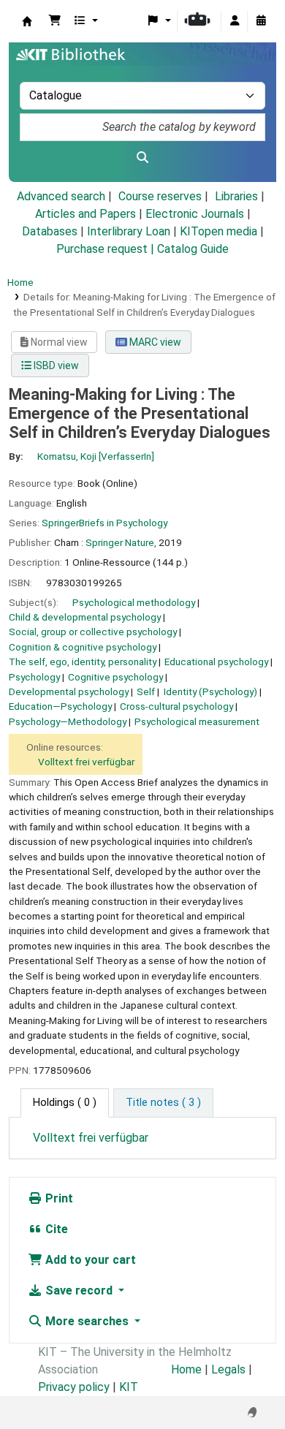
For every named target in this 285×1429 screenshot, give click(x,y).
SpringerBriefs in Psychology (104, 522)
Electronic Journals (194, 214)
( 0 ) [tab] (64, 1102)
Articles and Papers (85, 214)
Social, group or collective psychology (93, 631)
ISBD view (55, 365)
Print (57, 1198)
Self (146, 691)
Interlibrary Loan (128, 231)
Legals (228, 1369)
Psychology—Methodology (67, 721)
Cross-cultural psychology (176, 706)
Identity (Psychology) (210, 691)
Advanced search (61, 196)
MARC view (154, 342)
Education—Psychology (60, 706)
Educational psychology (216, 661)
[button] (54, 21)
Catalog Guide (193, 249)
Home (20, 282)
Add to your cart (89, 1260)
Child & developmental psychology (85, 617)
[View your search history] (260, 21)
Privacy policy (74, 1387)
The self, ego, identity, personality (82, 661)
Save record (78, 1290)
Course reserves (160, 196)
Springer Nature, (121, 542)
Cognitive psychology (115, 677)
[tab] (163, 1103)
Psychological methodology (133, 602)
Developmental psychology (69, 691)
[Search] (142, 158)
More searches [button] (87, 1321)
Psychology (34, 677)
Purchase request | (106, 249)
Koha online (27, 21)
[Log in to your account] (234, 21)
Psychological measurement (196, 721)
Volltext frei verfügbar (86, 761)
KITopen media (218, 231)
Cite (55, 1229)
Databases (49, 231)
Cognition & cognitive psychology (82, 647)
